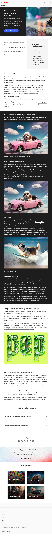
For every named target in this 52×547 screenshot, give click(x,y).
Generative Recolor (24, 300)
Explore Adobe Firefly (11, 31)
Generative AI (7, 77)
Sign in (48, 2)
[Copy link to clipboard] (33, 441)
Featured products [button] (5, 523)
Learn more (26, 458)
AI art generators (12, 316)
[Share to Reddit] (30, 441)
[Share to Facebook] (19, 441)
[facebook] (12, 527)
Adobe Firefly (4, 5)
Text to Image (23, 377)
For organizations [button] (5, 511)
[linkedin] (18, 527)
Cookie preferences (28, 529)
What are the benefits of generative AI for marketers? (16, 425)
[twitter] (16, 527)
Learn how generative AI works (12, 96)
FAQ (5, 54)
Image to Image (8, 379)
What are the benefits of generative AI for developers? (16, 421)
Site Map (3, 531)
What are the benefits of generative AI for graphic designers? (18, 416)
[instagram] (14, 527)
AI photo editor (43, 381)
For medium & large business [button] (7, 508)
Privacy (18, 529)
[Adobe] (6, 2)
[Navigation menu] (2, 2)
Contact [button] (3, 517)
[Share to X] (22, 441)
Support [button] (3, 514)
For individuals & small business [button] (8, 506)
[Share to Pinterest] (27, 441)
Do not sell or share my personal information (39, 529)
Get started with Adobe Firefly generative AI (14, 51)
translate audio (21, 80)
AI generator (35, 283)
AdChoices (8, 531)
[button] (44, 2)
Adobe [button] (3, 520)
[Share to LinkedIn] (24, 441)
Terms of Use (22, 529)
